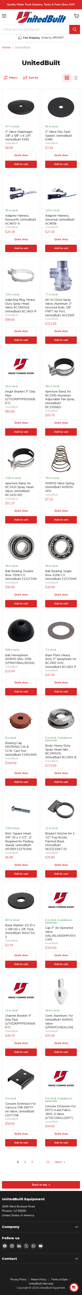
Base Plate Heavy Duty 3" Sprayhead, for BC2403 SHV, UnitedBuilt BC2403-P (60, 661)
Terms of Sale (59, 1279)
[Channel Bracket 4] (21, 991)
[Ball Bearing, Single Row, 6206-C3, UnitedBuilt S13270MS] (61, 546)
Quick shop (21, 155)
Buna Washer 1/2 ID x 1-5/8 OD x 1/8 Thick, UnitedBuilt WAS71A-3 (20, 931)
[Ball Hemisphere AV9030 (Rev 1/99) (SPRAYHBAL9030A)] (21, 630)
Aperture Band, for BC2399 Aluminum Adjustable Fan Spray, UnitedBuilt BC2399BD (60, 399)
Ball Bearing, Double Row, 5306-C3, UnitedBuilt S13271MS (21, 575)
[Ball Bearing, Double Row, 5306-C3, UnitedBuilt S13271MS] (21, 546)
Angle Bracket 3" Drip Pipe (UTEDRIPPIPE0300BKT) (20, 397)
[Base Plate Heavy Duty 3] (61, 630)
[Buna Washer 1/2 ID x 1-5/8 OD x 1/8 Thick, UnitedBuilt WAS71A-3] (21, 900)
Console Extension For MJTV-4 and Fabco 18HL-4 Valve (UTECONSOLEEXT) (60, 1112)
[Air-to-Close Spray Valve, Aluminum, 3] (61, 275)
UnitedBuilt (11, 143)
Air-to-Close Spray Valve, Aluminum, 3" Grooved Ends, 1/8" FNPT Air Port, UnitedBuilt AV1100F (60, 307)
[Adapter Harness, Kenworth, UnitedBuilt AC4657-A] (21, 191)
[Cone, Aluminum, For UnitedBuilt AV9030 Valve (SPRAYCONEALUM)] (61, 991)
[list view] (75, 77)
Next (59, 1162)
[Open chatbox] (74, 1287)
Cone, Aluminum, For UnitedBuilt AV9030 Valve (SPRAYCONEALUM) (59, 1021)
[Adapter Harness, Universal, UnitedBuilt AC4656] (61, 191)
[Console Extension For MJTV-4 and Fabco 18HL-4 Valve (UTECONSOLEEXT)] (61, 1079)
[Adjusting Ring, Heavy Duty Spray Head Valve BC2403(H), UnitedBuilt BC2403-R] (21, 275)
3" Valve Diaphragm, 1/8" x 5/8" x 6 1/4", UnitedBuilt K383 (19, 135)
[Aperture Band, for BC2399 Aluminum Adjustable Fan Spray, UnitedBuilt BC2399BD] (61, 367)
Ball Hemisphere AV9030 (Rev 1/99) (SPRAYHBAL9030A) (20, 659)
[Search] (74, 29)
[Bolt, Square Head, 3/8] (21, 809)
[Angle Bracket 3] (21, 367)
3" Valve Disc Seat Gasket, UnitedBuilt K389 (58, 135)
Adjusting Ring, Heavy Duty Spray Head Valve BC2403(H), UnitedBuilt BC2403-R (20, 305)
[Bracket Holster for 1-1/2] (61, 809)
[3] (21, 107)
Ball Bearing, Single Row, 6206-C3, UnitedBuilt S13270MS (61, 575)
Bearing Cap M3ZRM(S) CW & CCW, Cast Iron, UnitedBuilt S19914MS (21, 749)
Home (6, 47)
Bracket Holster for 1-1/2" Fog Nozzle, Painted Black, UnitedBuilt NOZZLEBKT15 (60, 841)
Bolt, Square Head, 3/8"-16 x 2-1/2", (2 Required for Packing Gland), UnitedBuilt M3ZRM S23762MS (19, 841)
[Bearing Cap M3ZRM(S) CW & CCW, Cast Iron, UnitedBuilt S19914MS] (21, 718)
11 (48, 1162)
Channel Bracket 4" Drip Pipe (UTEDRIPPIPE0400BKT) (20, 1021)
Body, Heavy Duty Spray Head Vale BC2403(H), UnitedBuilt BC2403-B (60, 751)
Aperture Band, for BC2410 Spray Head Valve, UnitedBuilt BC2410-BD (19, 489)
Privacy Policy (18, 1279)
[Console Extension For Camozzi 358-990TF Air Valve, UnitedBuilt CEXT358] (21, 1079)
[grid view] (66, 77)
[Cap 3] (61, 900)
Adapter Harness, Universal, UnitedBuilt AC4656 (60, 219)
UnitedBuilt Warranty (41, 1284)
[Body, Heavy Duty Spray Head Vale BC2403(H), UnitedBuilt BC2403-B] (61, 718)
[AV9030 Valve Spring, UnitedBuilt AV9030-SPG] (61, 458)
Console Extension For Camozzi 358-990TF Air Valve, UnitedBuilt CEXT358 (20, 1109)
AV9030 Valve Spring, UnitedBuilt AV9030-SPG (60, 487)
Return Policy (39, 1279)
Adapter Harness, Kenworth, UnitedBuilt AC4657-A (20, 219)
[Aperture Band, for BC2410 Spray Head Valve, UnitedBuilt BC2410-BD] (21, 458)
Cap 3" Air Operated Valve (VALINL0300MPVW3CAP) (60, 933)
